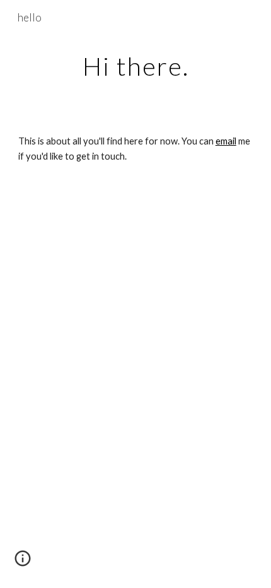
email (226, 141)
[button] (23, 563)
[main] (135, 66)
